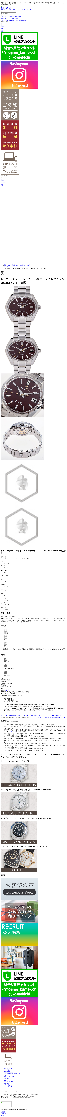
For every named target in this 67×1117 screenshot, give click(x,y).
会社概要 (4, 8)
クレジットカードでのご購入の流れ (51, 716)
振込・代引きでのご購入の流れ (10, 716)
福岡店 (3, 1115)
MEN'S (3, 28)
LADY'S (3, 29)
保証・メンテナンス (10, 1076)
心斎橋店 (3, 1113)
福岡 (7, 690)
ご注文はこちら (38, 717)
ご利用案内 (11, 16)
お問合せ (11, 8)
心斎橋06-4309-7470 (17, 10)
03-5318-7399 (12, 731)
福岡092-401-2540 (29, 10)
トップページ (4, 16)
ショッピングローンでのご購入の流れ (30, 716)
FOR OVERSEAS (9, 1081)
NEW (2, 25)
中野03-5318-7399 (6, 10)
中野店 (3, 1112)
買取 (2, 31)
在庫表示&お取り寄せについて (13, 1073)
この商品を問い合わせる (50, 717)
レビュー (16, 20)
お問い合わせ (8, 1085)
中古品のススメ (8, 1072)
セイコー (6, 267)
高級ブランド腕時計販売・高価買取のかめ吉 (17, 265)
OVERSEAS (22, 20)
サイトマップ (8, 1086)
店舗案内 (11, 20)
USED (2, 26)
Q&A (13, 18)
